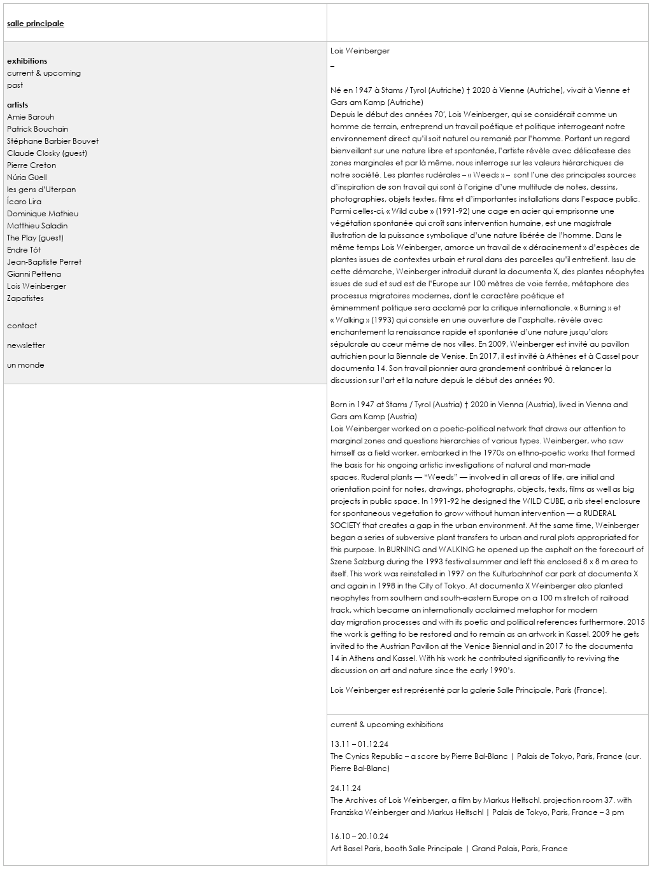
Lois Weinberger (36, 285)
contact (22, 325)
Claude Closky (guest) (47, 152)
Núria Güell (26, 177)
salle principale (35, 23)
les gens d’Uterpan (41, 189)
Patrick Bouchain (37, 128)
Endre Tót (24, 249)
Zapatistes (25, 297)
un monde (26, 364)
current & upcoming (44, 72)
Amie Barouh (30, 116)
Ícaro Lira (24, 201)
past (15, 84)
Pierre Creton (31, 164)
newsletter (26, 345)
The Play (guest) (35, 237)
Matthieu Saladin (37, 225)
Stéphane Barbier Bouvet (53, 140)
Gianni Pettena (34, 273)
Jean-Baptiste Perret (44, 261)
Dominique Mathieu (42, 213)
